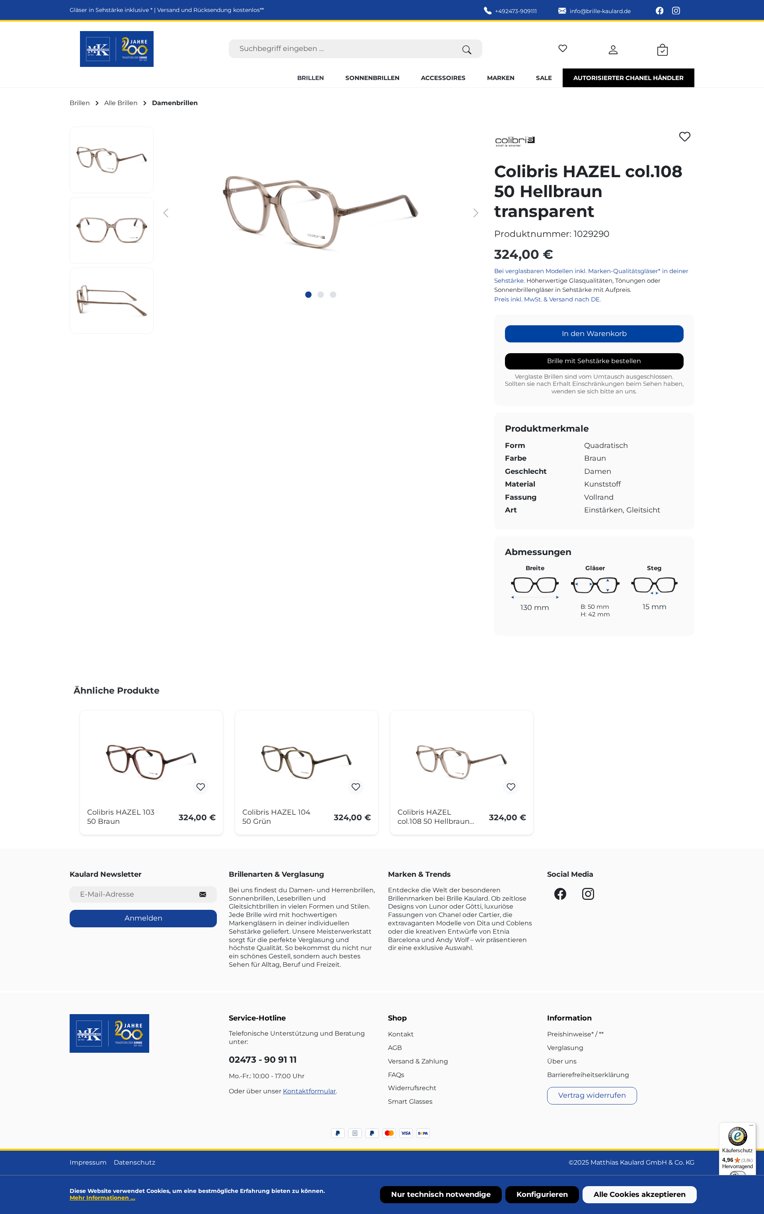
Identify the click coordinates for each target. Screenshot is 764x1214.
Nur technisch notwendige (441, 1194)
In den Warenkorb (594, 333)
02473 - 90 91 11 (263, 1060)
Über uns (562, 1061)
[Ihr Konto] (613, 48)
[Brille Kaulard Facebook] (660, 11)
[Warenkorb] (662, 48)
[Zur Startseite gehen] (117, 49)
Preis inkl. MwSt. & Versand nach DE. (547, 299)
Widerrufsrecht (412, 1088)
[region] (276, 230)
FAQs (396, 1075)
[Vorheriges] (166, 212)
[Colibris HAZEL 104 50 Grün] (306, 762)
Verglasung (565, 1048)
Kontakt (401, 1034)
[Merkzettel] (563, 47)
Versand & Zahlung (418, 1061)
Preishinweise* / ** (575, 1034)
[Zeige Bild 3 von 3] (333, 294)
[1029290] (321, 212)
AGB (395, 1048)
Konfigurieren (542, 1194)
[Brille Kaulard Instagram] (676, 11)
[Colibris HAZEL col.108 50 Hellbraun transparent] (462, 762)
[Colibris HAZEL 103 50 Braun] (151, 762)
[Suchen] (467, 48)
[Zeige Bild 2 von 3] (321, 294)
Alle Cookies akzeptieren (640, 1194)
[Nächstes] (476, 212)
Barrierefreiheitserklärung (588, 1075)
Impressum (88, 1162)
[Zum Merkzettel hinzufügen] (685, 137)
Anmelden (143, 918)
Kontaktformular (309, 1091)
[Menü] (751, 1127)
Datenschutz (134, 1162)
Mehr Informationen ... (102, 1197)
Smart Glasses (410, 1101)
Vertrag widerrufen (592, 1095)
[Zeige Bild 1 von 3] (308, 294)
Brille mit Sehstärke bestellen (594, 361)
